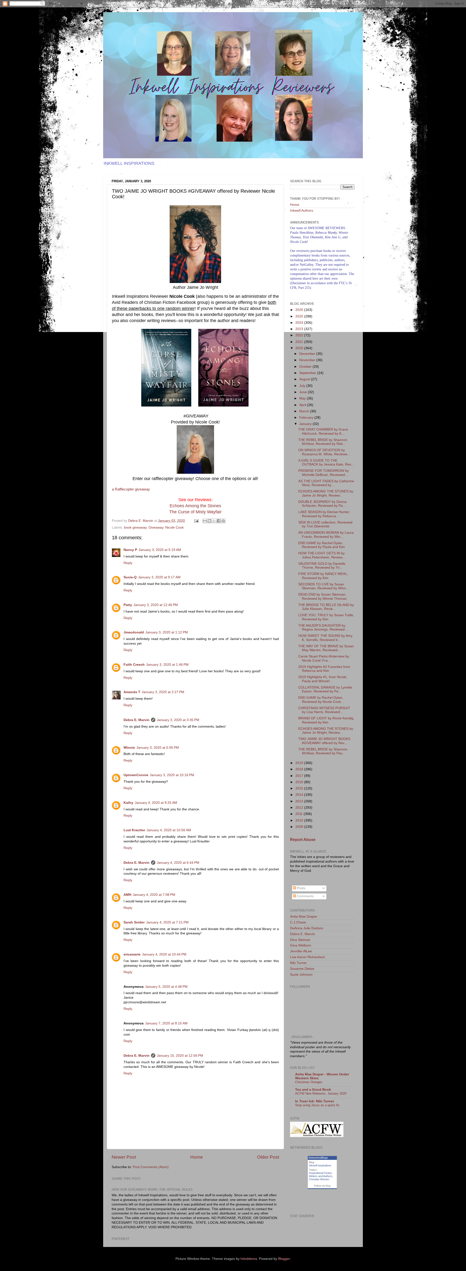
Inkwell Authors (301, 210)
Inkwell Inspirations (320, 1165)
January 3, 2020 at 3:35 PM (178, 720)
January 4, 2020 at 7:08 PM (154, 895)
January (306, 424)
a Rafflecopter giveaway (131, 489)
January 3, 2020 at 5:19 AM (160, 550)
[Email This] (204, 520)
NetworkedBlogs (318, 1157)
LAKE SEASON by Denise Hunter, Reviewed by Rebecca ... (324, 514)
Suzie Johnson (301, 974)
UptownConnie (136, 775)
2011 (299, 814)
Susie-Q (130, 577)
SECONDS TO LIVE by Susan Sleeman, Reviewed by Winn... (323, 586)
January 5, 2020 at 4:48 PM (166, 987)
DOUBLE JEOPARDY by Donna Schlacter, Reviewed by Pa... (322, 503)
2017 (299, 776)
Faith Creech (134, 664)
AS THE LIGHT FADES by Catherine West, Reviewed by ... (326, 483)
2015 (299, 788)
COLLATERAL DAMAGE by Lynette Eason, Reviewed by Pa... (325, 689)
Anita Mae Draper (303, 916)
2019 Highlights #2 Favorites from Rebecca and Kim (324, 669)
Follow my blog (322, 1185)
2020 (299, 348)
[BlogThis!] (209, 520)
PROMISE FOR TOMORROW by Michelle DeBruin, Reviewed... (323, 472)
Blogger (284, 1259)
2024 (299, 322)
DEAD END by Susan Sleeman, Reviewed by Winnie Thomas (322, 596)
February (306, 417)
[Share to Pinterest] (223, 520)
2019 (299, 763)
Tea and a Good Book (313, 1089)
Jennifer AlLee (301, 951)
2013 (299, 801)
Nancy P (130, 550)
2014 (299, 795)
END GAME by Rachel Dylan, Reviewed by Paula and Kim (321, 545)
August (305, 379)
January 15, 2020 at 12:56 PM (180, 1055)
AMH (127, 895)
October (306, 366)
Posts (300, 888)
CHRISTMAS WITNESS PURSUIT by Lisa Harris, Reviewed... (324, 710)
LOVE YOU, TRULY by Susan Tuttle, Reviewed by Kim (326, 617)
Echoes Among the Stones (195, 505)
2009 (299, 827)
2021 (299, 342)
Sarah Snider (134, 922)
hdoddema (249, 1259)
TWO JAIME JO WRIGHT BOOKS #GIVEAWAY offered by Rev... (324, 741)
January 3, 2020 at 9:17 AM (159, 577)
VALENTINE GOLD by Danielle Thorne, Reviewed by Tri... (321, 565)
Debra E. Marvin (137, 720)
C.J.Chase (298, 922)
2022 (299, 335)
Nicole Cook (174, 527)
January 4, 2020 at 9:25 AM (156, 803)
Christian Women (319, 1179)
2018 (299, 769)
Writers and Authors (320, 1176)
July (302, 386)
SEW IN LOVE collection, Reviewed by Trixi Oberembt (325, 524)
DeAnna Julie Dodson (306, 928)
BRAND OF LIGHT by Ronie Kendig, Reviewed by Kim (326, 720)
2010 (299, 820)
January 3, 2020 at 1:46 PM (167, 664)
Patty (128, 605)
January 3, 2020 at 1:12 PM (166, 632)
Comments (305, 896)
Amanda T (132, 692)
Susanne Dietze (302, 969)
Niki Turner (298, 963)
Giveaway (156, 527)
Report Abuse (303, 840)
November (307, 360)
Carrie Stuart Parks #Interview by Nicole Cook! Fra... (323, 658)
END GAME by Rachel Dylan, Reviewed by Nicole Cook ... (321, 699)
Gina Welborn (300, 945)
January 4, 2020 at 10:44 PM (164, 954)
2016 (299, 782)
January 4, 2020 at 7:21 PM (167, 922)
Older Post (268, 1157)
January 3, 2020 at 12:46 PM (155, 605)
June (303, 392)
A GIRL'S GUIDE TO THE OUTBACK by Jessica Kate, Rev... (326, 462)
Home (196, 1157)
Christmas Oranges (308, 1082)
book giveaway (135, 527)
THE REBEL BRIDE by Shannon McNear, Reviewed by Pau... (322, 751)
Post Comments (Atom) (151, 1167)
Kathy (128, 803)
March (304, 411)
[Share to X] (214, 520)
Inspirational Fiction (320, 1172)
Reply (128, 563)
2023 (299, 329)
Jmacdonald (134, 632)
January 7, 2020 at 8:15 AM (166, 1023)
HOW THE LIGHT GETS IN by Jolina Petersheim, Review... (321, 555)
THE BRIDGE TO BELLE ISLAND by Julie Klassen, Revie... (326, 607)
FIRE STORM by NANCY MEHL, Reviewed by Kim (323, 576)
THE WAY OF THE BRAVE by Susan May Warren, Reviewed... (326, 648)
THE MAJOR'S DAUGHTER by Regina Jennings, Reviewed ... (323, 627)
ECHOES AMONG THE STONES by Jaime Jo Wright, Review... (325, 493)
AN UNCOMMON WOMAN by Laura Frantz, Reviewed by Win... (326, 534)
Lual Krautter (134, 830)
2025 (299, 316)
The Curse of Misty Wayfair (195, 511)
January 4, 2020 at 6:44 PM (178, 862)
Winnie (129, 747)
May (303, 398)
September (308, 373)
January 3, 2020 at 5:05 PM (157, 747)
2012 (299, 807)
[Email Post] (196, 521)
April (303, 405)
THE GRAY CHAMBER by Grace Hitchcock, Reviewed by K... (323, 431)
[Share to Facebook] (218, 520)
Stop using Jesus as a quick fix (317, 1105)
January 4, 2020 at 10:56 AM (169, 830)
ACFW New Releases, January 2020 (320, 1093)
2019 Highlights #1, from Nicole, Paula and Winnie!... (322, 679)
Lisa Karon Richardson (307, 957)
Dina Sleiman (300, 940)
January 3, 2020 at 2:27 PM (163, 692)
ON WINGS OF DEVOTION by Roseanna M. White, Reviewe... (324, 452)
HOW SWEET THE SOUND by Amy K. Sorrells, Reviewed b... (325, 637)
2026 (299, 310)
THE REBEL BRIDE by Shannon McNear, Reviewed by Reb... (322, 442)
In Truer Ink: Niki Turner (314, 1101)
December (307, 354)
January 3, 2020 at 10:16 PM (172, 775)
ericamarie (132, 954)
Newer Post (124, 1157)
